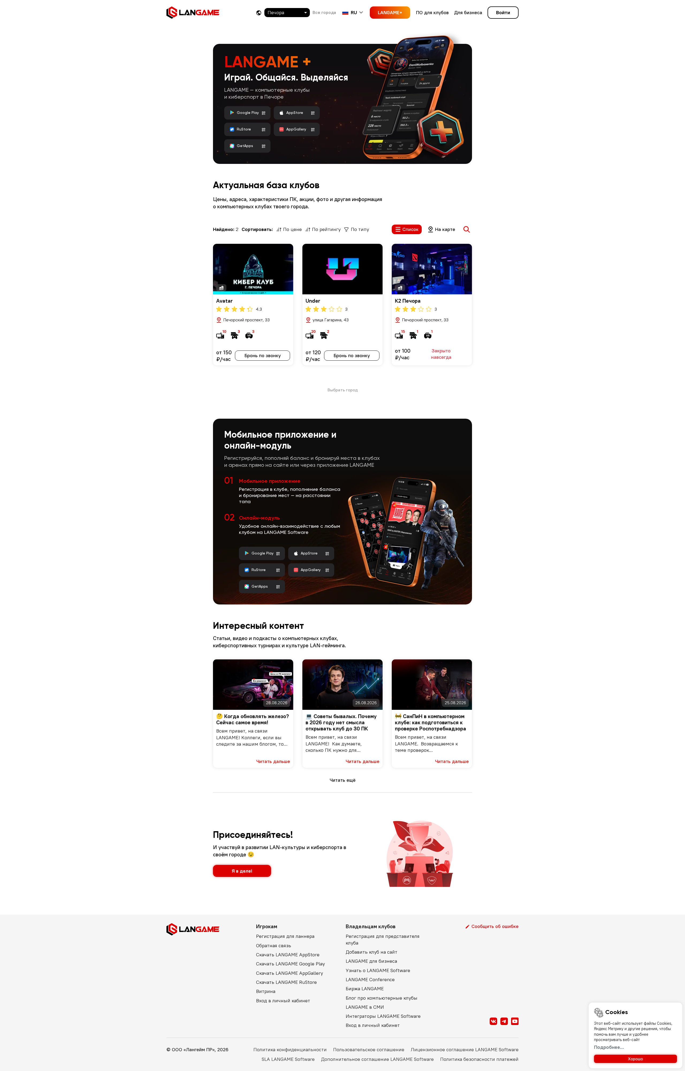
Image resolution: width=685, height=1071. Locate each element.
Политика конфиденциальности (290, 1049)
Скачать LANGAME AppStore (287, 954)
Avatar (224, 300)
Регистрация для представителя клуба (383, 939)
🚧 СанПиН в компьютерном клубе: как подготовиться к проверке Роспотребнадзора (430, 722)
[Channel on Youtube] (515, 1021)
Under (313, 300)
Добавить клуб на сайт (371, 952)
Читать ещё (343, 780)
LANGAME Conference (370, 979)
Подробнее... (609, 1047)
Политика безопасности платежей (479, 1059)
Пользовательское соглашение (368, 1049)
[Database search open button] (466, 229)
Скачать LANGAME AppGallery (289, 973)
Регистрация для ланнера (285, 936)
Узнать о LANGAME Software (378, 970)
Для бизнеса (468, 12)
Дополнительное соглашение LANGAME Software (377, 1059)
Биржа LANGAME (365, 988)
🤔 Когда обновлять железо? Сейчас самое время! (252, 719)
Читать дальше (273, 761)
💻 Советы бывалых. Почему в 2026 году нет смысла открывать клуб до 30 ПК (341, 722)
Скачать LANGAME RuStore (286, 982)
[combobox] (287, 12)
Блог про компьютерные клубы (381, 998)
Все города (324, 12)
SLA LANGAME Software (288, 1059)
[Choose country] (259, 12)
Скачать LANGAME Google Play (290, 964)
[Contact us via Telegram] (504, 1021)
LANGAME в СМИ (365, 1007)
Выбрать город (343, 389)
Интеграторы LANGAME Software (383, 1016)
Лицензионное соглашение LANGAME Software (465, 1049)
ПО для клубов (432, 12)
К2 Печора (408, 300)
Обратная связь (273, 945)
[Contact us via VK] (493, 1021)
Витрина (265, 991)
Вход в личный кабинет (283, 1000)
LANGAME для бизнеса (371, 961)
